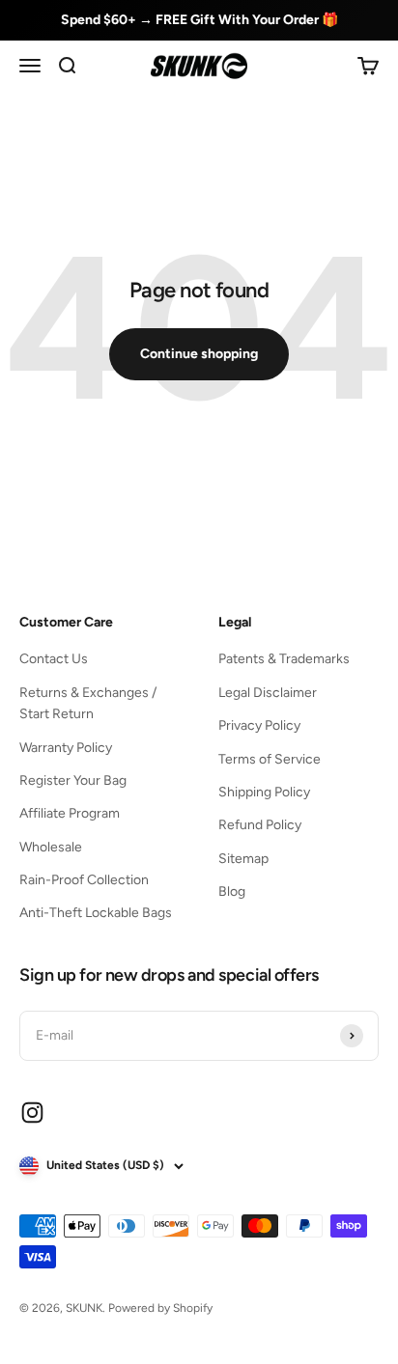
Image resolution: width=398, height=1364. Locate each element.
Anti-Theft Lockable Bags (95, 913)
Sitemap (243, 858)
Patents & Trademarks (284, 659)
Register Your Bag (73, 780)
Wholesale (50, 847)
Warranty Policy (65, 747)
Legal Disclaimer (267, 692)
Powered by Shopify (160, 1308)
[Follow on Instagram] (32, 1113)
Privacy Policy (259, 725)
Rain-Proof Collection (84, 880)
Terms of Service (269, 759)
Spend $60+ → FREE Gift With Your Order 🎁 (199, 20)
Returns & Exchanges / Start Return (87, 703)
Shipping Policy (264, 792)
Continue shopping (199, 354)
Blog (231, 891)
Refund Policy (259, 825)
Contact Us (53, 659)
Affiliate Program (69, 813)
